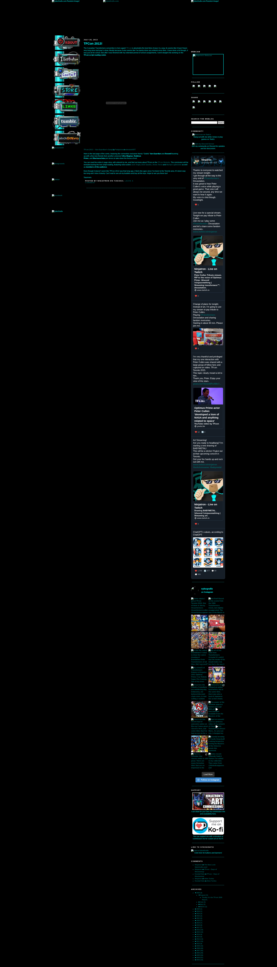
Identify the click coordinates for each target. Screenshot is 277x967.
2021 (199, 918)
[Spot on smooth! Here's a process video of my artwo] (216, 726)
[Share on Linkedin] (216, 102)
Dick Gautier (146, 165)
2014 (199, 934)
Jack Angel (136, 165)
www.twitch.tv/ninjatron (205, 231)
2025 (199, 909)
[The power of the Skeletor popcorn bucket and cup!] (216, 709)
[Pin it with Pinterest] (211, 102)
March (203, 906)
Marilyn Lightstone (173, 165)
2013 (199, 937)
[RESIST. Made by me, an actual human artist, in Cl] (199, 709)
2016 (199, 930)
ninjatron (119, 150)
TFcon (128, 48)
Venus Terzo (157, 165)
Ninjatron (198, 865)
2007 (199, 950)
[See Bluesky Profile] (221, 161)
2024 (199, 911)
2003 (199, 960)
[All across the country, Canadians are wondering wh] (199, 692)
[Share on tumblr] (221, 102)
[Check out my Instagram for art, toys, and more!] (216, 87)
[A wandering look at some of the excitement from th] (216, 623)
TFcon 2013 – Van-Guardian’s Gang (98, 150)
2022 (199, 916)
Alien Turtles (209, 878)
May (202, 904)
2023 (199, 913)
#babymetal (215, 467)
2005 (199, 955)
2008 (199, 948)
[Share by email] (195, 108)
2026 (199, 893)
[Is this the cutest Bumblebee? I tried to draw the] (199, 657)
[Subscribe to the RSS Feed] (205, 87)
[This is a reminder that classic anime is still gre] (199, 761)
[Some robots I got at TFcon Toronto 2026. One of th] (199, 605)
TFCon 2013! (93, 43)
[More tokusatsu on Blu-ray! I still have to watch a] (199, 623)
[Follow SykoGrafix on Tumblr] (211, 87)
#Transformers (211, 178)
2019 (199, 923)
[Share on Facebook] (195, 102)
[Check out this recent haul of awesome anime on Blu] (199, 726)
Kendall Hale (199, 874)
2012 (199, 939)
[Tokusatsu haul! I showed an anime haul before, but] (216, 692)
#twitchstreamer (201, 467)
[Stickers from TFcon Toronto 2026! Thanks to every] (199, 640)
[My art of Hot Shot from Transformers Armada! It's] (216, 657)
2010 (199, 943)
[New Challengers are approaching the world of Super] (216, 640)
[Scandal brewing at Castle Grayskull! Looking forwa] (216, 744)
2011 (199, 941)
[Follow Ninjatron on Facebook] (195, 87)
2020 (199, 920)
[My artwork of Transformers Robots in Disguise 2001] (199, 675)
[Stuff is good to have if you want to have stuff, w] (199, 744)
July (203, 902)
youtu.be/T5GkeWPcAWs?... (207, 384)
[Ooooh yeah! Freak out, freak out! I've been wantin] (216, 675)
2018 (199, 925)
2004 (199, 957)
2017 (199, 927)
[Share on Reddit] (205, 102)
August (204, 895)
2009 (199, 946)
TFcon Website (164, 162)
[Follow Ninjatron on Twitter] (200, 87)
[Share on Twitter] (200, 102)
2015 (199, 932)
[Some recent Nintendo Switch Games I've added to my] (216, 761)
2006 (199, 953)
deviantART (131, 150)
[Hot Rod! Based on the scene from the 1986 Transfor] (216, 605)
